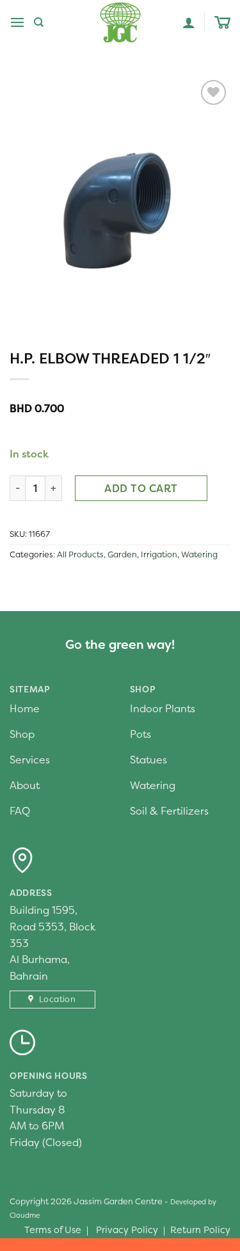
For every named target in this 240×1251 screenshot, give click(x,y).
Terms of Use (52, 1229)
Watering (199, 554)
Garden (122, 554)
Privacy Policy (127, 1229)
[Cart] (222, 23)
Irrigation (159, 554)
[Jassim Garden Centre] (120, 22)
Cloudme (25, 1215)
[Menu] (17, 22)
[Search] (39, 22)
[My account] (188, 22)
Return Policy (200, 1229)
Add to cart (140, 488)
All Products (80, 554)
